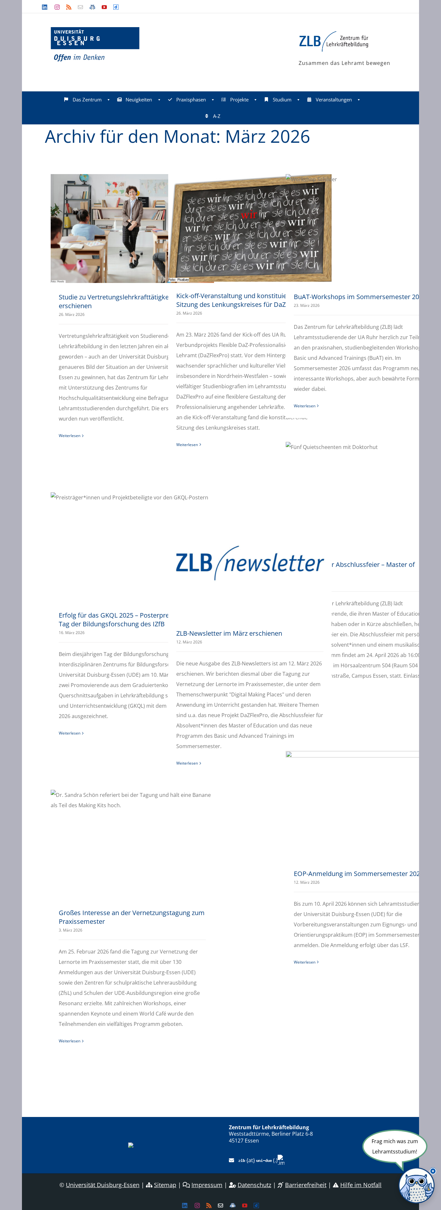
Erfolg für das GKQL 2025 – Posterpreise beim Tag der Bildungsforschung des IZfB (126, 619)
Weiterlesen (69, 435)
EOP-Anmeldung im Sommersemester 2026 (359, 873)
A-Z (217, 116)
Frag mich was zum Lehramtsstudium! (395, 1146)
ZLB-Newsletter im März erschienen (229, 633)
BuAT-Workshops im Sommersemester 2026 (360, 296)
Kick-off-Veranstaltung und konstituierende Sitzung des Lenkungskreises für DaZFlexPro (242, 300)
